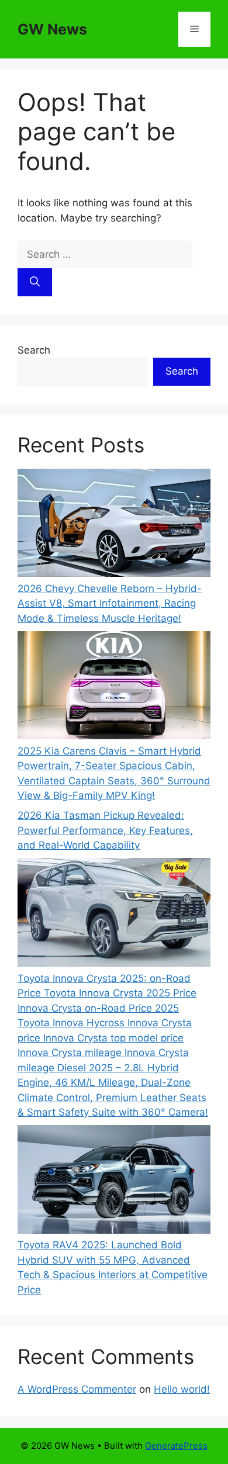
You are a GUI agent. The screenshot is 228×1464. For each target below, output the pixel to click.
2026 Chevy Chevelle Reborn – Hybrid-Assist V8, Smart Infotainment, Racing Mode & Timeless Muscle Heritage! (110, 603)
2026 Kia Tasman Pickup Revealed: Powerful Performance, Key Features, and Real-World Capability (105, 830)
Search (34, 350)
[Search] (35, 282)
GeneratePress (176, 1445)
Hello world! (182, 1389)
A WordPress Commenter (77, 1389)
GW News (52, 29)
